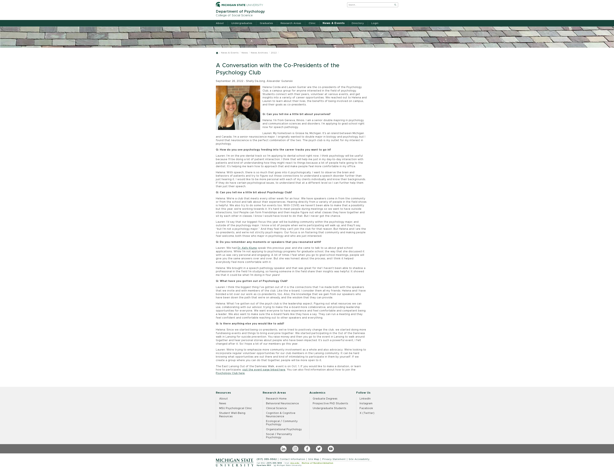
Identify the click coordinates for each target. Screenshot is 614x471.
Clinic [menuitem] (312, 23)
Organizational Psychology (284, 429)
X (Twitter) (367, 413)
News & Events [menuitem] (334, 23)
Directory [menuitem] (358, 23)
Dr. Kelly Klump (247, 248)
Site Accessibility (359, 459)
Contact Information (292, 459)
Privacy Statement (334, 459)
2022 (274, 53)
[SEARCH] (395, 5)
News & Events (230, 53)
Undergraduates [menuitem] (241, 23)
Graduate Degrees (325, 398)
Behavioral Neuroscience (282, 403)
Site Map (313, 459)
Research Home (276, 398)
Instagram (366, 403)
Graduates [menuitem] (266, 23)
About (223, 398)
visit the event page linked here (263, 369)
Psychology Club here (230, 373)
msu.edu (294, 463)
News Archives (259, 53)
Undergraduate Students (329, 408)
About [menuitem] (220, 23)
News (245, 53)
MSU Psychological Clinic (235, 408)
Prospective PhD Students (330, 403)
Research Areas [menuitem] (291, 23)
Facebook (366, 408)
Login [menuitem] (374, 23)
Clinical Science (276, 408)
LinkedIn (365, 398)
